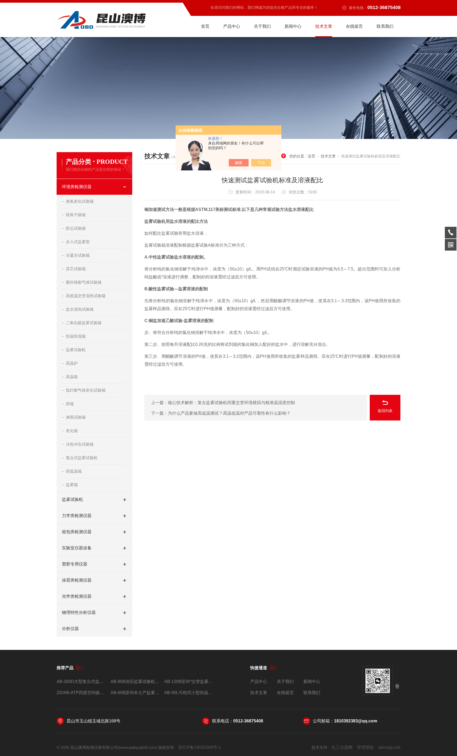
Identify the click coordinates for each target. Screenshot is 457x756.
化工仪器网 (342, 747)
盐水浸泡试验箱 (80, 309)
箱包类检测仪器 (77, 531)
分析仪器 (70, 628)
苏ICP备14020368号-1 (199, 747)
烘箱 (70, 403)
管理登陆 (365, 747)
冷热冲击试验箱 (80, 444)
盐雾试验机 (76, 349)
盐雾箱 (72, 484)
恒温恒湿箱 (76, 336)
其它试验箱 (76, 268)
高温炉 (72, 363)
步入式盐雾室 (78, 241)
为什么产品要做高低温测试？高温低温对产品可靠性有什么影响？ (229, 413)
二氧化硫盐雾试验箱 (84, 322)
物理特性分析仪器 (79, 612)
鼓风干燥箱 (76, 214)
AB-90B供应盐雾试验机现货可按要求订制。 (135, 681)
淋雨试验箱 (76, 417)
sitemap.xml (389, 747)
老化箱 (72, 430)
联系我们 (385, 26)
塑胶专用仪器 (74, 564)
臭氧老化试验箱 (80, 201)
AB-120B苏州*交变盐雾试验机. (189, 681)
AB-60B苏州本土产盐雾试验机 (135, 692)
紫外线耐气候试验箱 (84, 282)
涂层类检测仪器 (77, 580)
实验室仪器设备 (77, 548)
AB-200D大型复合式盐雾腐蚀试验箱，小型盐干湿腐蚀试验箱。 (81, 681)
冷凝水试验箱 (78, 255)
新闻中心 (293, 26)
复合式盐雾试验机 (82, 457)
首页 (205, 26)
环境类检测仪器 (77, 186)
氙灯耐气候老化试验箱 (86, 390)
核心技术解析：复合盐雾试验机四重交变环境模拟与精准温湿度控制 (231, 402)
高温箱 (72, 376)
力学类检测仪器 (77, 515)
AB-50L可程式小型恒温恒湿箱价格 (189, 692)
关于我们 (262, 26)
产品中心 (231, 26)
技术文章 (323, 26)
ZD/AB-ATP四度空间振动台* (81, 692)
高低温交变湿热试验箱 (86, 295)
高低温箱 (74, 471)
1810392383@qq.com (355, 721)
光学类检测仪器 (77, 596)
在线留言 (354, 26)
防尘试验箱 (76, 228)
